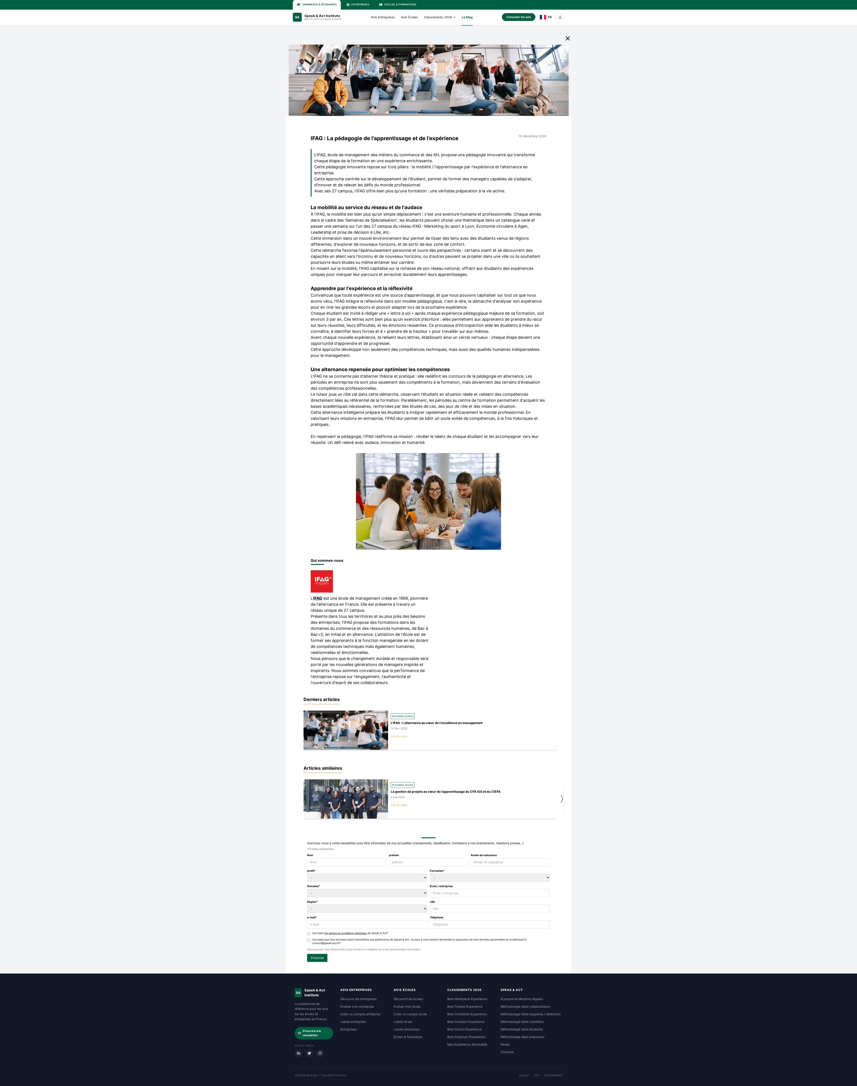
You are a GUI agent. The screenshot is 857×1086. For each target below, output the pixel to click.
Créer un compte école (410, 1014)
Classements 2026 (438, 17)
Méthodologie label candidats (522, 1022)
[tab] (317, 5)
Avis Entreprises (383, 17)
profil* (311, 870)
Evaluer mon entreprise (357, 1006)
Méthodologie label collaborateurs (525, 1006)
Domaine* (313, 886)
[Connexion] (560, 17)
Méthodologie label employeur (523, 1037)
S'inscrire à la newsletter (312, 1033)
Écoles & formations (408, 1037)
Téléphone (436, 917)
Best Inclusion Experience (466, 1022)
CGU (537, 1075)
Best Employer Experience (466, 1037)
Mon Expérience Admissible (467, 1044)
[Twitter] (309, 1053)
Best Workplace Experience (467, 999)
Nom (310, 855)
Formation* (437, 870)
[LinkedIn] (299, 1053)
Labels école (403, 1022)
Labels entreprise (353, 1022)
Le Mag (467, 17)
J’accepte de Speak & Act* (350, 933)
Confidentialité (553, 1075)
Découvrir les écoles (408, 999)
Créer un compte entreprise (360, 1014)
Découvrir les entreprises (358, 999)
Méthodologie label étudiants (522, 1029)
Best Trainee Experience (465, 1006)
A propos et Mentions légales (522, 999)
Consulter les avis (518, 17)
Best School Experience (464, 1029)
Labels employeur (407, 1029)
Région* (312, 901)
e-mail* (312, 917)
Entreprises (348, 1029)
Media (505, 1044)
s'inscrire (317, 958)
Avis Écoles (409, 17)
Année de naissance (484, 855)
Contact (524, 1075)
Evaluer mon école (407, 1006)
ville (432, 901)
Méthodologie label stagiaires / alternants (531, 1014)
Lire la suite (399, 736)
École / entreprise (441, 886)
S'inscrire (507, 1052)
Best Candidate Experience (467, 1014)
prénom (394, 855)
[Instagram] (320, 1053)
